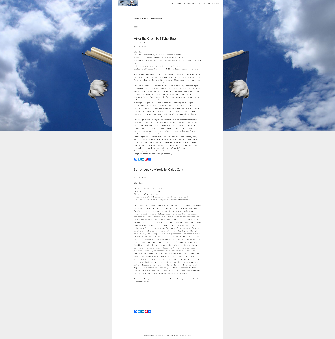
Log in (189, 335)
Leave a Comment (159, 42)
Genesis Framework (173, 335)
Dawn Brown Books (128, 3)
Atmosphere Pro (160, 335)
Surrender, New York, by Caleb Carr (158, 169)
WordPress (183, 335)
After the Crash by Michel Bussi (155, 38)
